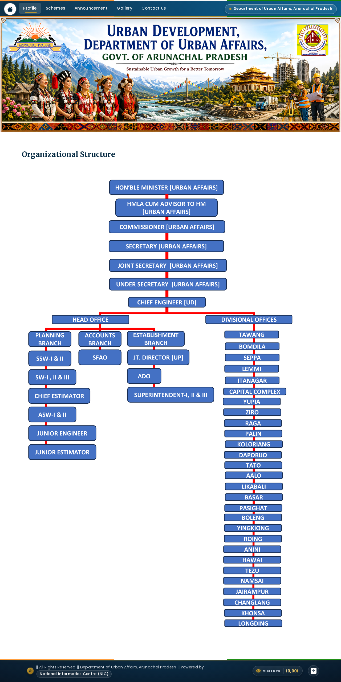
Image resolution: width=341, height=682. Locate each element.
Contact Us (153, 8)
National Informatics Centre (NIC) (74, 673)
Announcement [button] (91, 8)
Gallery (124, 8)
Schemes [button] (55, 8)
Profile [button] (29, 8)
